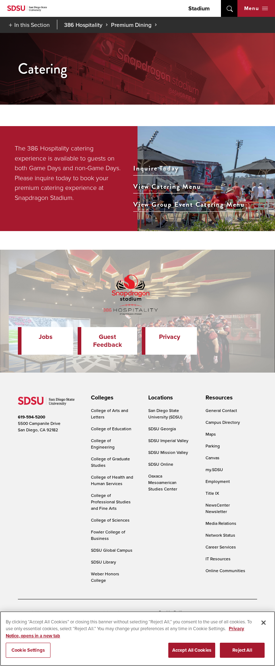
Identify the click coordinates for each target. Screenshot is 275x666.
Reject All (242, 650)
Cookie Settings (28, 650)
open (229, 8)
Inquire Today (156, 168)
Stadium (199, 8)
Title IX (212, 493)
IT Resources (218, 559)
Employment (218, 481)
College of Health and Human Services (112, 480)
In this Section (32, 25)
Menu (251, 8)
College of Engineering (103, 443)
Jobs (46, 336)
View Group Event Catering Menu (189, 205)
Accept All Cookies (191, 650)
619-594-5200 (31, 417)
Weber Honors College (105, 577)
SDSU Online (160, 464)
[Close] (263, 623)
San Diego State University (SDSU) (165, 413)
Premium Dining (131, 25)
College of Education (111, 429)
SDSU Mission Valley (168, 452)
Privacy (169, 336)
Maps (211, 434)
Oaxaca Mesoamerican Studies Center (162, 482)
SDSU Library (103, 562)
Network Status (220, 535)
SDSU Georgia (162, 429)
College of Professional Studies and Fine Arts (111, 501)
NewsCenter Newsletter (218, 508)
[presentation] (101, 397)
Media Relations (221, 523)
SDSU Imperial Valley (168, 440)
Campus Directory (223, 422)
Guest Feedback (107, 340)
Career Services (221, 547)
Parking (213, 446)
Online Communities (225, 570)
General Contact (221, 410)
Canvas (212, 458)
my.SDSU (214, 469)
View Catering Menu (167, 187)
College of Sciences (110, 520)
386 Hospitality (83, 25)
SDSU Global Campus (111, 550)
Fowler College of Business (108, 535)
